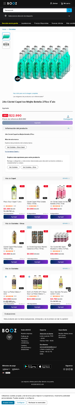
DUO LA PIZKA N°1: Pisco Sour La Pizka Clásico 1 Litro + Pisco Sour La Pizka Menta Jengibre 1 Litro (37, 293)
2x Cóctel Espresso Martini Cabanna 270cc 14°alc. (37, 248)
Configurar (21, 402)
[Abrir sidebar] (5, 3)
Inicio (4, 29)
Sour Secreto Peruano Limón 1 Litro (58, 293)
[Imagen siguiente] (70, 65)
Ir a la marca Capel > (12, 151)
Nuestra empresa (26, 333)
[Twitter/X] (69, 369)
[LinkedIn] (72, 369)
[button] (37, 10)
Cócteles (12, 29)
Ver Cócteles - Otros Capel (16, 147)
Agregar (14, 217)
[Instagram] (64, 369)
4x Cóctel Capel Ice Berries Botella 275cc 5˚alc (60, 203)
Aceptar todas (8, 402)
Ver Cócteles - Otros (29, 167)
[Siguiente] (69, 200)
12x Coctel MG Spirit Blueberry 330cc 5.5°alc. (59, 248)
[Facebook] (67, 369)
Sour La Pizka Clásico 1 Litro (12, 293)
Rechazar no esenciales (37, 402)
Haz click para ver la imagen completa (25, 93)
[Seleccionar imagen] (6, 36)
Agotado (37, 123)
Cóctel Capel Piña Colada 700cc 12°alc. (36, 203)
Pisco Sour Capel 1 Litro (12, 202)
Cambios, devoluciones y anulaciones (26, 347)
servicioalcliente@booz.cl (48, 347)
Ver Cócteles (13, 167)
